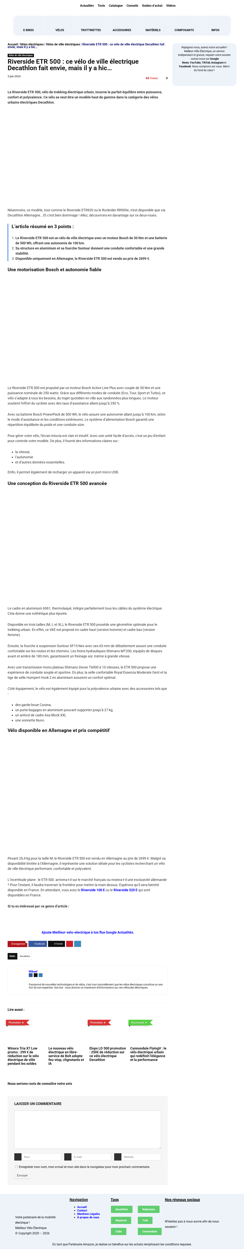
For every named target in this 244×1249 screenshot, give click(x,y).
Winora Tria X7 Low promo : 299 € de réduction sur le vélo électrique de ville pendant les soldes (23, 1056)
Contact (82, 1210)
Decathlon (25, 956)
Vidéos (171, 5)
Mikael (33, 971)
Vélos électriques (32, 44)
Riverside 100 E (93, 890)
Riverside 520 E (125, 890)
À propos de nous (88, 1217)
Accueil (13, 44)
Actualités (87, 5)
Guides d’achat (152, 5)
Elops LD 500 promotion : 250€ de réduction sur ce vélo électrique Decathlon (107, 1054)
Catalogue (116, 5)
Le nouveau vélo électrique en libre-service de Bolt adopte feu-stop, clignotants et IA (66, 1056)
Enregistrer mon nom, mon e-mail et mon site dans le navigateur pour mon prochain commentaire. (84, 1167)
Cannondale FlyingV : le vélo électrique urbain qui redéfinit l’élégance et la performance (148, 1054)
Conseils (132, 5)
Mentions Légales (88, 1214)
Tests (101, 5)
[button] (206, 5)
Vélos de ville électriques (63, 44)
